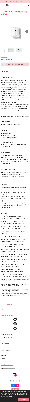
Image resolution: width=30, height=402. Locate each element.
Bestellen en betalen (7, 365)
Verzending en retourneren (9, 362)
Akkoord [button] (24, 399)
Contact (3, 359)
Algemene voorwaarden (8, 368)
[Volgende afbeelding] (26, 31)
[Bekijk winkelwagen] (28, 5)
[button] (4, 50)
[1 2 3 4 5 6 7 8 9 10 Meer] (3, 64)
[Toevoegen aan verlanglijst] (27, 64)
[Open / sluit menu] (1, 5)
